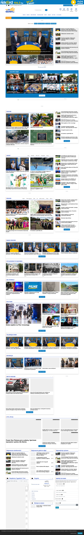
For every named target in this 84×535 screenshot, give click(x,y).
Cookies (30, 286)
